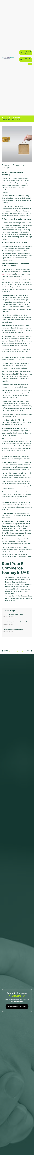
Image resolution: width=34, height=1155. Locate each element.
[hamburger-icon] (30, 64)
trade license (6, 274)
